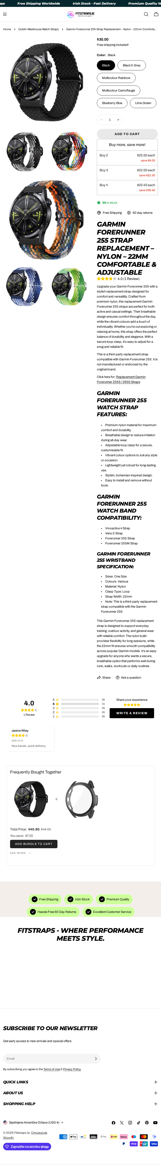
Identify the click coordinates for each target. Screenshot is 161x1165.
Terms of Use (51, 1069)
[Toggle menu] (5, 14)
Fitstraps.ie (22, 1132)
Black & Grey (132, 65)
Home (7, 29)
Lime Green (143, 103)
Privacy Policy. (72, 1069)
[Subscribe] (95, 1058)
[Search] (146, 14)
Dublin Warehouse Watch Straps (38, 29)
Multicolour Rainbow (116, 78)
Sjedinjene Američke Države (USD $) (34, 1122)
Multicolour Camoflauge (118, 90)
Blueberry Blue (112, 103)
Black (106, 65)
